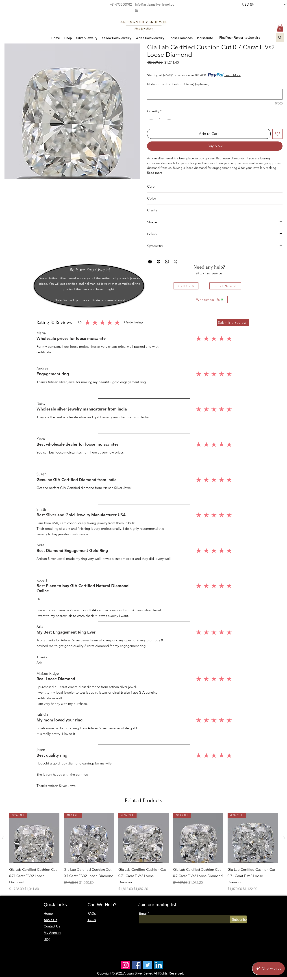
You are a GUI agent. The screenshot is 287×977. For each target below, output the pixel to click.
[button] (68, 37)
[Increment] (169, 119)
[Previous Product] (2, 837)
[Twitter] (147, 965)
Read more (155, 173)
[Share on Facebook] (150, 261)
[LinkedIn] (158, 965)
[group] (143, 852)
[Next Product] (284, 837)
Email (143, 913)
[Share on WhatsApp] (167, 261)
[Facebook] (136, 965)
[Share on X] (175, 261)
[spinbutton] (160, 119)
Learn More (232, 75)
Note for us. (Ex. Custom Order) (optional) (178, 84)
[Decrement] (150, 119)
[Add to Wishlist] (277, 134)
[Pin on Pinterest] (158, 261)
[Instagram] (125, 965)
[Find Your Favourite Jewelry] (280, 37)
